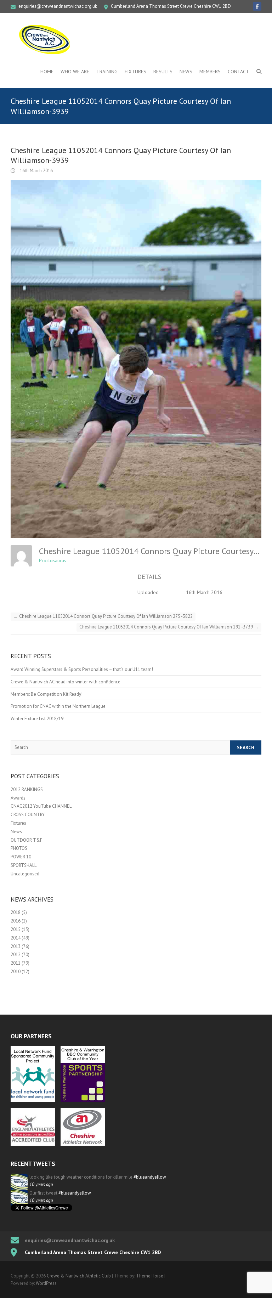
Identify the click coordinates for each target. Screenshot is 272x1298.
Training (107, 71)
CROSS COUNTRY (28, 815)
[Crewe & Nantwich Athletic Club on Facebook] (257, 6)
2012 (16, 955)
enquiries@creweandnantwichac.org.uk (57, 6)
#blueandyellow (150, 1177)
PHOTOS (19, 848)
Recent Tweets (33, 1164)
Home (46, 71)
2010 (16, 972)
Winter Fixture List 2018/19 (37, 719)
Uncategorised (25, 874)
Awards (18, 798)
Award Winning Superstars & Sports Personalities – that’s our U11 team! (82, 669)
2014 (16, 938)
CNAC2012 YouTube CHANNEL (41, 806)
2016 (16, 921)
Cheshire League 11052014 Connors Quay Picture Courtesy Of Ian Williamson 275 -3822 (103, 616)
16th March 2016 (36, 171)
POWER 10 (21, 857)
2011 (16, 963)
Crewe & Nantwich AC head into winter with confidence (65, 682)
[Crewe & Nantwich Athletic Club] (46, 39)
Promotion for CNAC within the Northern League (58, 706)
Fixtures (135, 71)
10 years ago (41, 1184)
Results (162, 71)
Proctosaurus (52, 560)
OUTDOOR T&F (26, 840)
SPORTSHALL (23, 865)
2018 (16, 912)
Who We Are (75, 71)
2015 (16, 929)
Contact (238, 71)
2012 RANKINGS (27, 789)
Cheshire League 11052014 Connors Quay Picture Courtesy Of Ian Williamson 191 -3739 (169, 627)
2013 (16, 946)
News (186, 71)
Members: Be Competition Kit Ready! (47, 694)
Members (210, 71)
